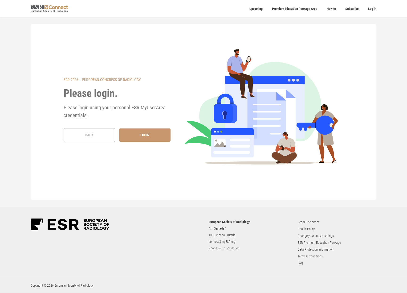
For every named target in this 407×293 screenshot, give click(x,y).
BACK (89, 135)
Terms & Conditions (310, 256)
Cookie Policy (306, 229)
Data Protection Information (316, 249)
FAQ (300, 263)
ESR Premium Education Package (319, 242)
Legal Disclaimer (308, 222)
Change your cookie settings (316, 236)
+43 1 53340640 (229, 248)
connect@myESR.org (222, 241)
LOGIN (144, 135)
